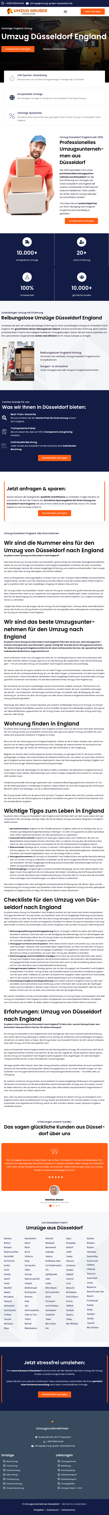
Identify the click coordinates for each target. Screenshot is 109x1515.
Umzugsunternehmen (93, 562)
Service (25, 568)
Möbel (85, 577)
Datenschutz (68, 1509)
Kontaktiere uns (31, 708)
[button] (65, 11)
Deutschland (16, 841)
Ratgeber (39, 1509)
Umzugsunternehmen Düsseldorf (42, 1504)
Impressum (53, 1509)
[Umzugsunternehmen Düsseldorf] (27, 11)
